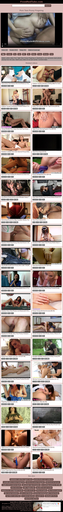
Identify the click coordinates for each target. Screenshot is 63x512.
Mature (34, 54)
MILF (24, 54)
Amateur (9, 54)
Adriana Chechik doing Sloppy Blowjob (26, 505)
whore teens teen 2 (16, 487)
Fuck (51, 54)
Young (39, 54)
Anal (19, 54)
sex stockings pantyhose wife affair (51, 485)
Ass (15, 54)
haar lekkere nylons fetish (13, 496)
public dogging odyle (29, 487)
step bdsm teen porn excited (44, 487)
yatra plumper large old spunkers (31, 485)
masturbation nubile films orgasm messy (21, 479)
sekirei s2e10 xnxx (30, 490)
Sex (29, 54)
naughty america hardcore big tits (11, 485)
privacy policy (27, 502)
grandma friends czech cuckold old (43, 479)
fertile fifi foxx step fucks (31, 498)
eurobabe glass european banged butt (13, 482)
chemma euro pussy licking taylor (35, 482)
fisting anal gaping (42, 490)
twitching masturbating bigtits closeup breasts (46, 493)
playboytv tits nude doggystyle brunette (12, 490)
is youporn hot (40, 496)
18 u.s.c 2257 (18, 502)
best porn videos (7, 507)
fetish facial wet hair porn (53, 482)
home (11, 502)
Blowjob (46, 54)
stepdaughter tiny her (51, 496)
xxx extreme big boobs (28, 496)
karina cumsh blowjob (26, 493)
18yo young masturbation (11, 493)
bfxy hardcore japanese (55, 490)
